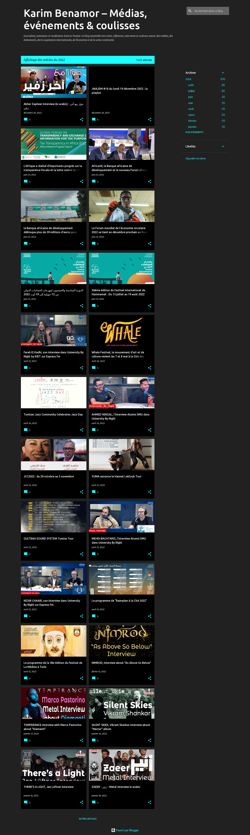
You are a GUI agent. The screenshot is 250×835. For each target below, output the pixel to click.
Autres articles (88, 819)
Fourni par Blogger (127, 830)
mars (191, 114)
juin (190, 97)
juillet (191, 91)
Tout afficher (144, 60)
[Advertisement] (168, 118)
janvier (192, 126)
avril (191, 108)
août (191, 85)
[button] (82, 119)
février (192, 120)
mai (190, 103)
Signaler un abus (196, 158)
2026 (188, 79)
